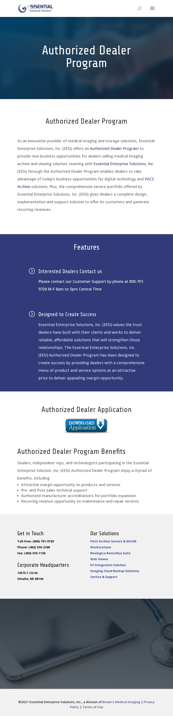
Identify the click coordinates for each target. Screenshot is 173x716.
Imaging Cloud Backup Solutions (114, 571)
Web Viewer (99, 559)
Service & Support (103, 577)
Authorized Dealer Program (114, 148)
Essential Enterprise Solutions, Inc (123, 163)
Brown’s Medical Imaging (121, 702)
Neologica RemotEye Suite (110, 553)
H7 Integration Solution (108, 565)
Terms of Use (92, 707)
